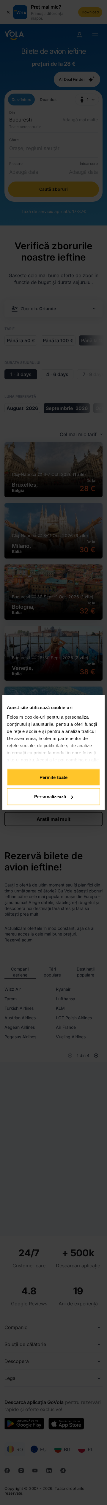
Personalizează (50, 796)
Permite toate (53, 777)
